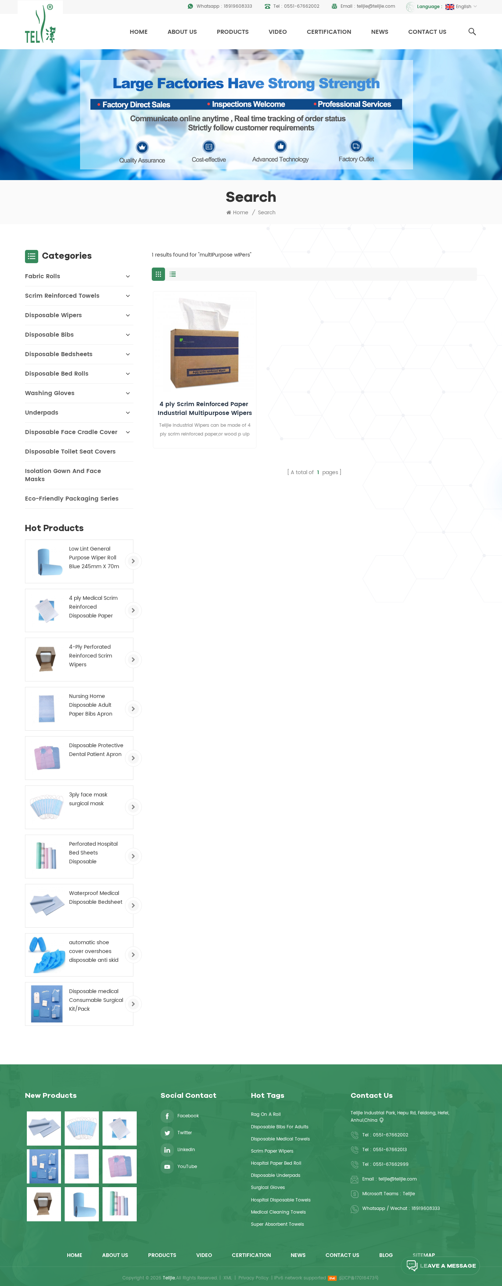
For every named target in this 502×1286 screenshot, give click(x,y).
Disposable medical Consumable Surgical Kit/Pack (96, 1000)
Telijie (409, 1193)
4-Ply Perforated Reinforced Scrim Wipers (90, 656)
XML (227, 1278)
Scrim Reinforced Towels (62, 296)
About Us (182, 32)
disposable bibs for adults (279, 1127)
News (379, 32)
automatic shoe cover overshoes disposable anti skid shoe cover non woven (93, 951)
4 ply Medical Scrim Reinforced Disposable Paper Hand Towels (93, 607)
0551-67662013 (390, 1149)
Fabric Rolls (42, 276)
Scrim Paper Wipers (272, 1151)
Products (233, 32)
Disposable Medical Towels (280, 1139)
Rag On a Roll (266, 1114)
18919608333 (238, 6)
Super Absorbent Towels (277, 1224)
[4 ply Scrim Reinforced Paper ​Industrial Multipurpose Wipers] (204, 343)
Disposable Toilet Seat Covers (70, 451)
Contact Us (427, 32)
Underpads (41, 413)
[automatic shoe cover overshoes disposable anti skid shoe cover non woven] (46, 955)
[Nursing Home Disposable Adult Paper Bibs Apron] (46, 708)
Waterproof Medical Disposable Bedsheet (95, 897)
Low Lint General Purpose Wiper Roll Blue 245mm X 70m (94, 558)
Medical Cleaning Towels (278, 1212)
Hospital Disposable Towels (281, 1200)
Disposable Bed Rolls (57, 374)
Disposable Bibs (49, 335)
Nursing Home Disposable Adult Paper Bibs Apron (90, 705)
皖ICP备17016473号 (359, 1278)
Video (278, 32)
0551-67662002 (301, 6)
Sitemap (424, 1255)
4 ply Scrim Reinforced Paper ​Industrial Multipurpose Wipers (205, 409)
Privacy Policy (254, 1278)
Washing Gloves (50, 393)
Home (139, 32)
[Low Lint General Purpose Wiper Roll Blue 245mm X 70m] (46, 561)
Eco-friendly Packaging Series (72, 499)
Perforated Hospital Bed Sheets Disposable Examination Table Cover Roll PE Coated (95, 853)
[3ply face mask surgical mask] (46, 807)
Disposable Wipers (53, 315)
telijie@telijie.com (376, 6)
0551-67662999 (391, 1164)
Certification (329, 32)
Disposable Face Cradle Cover (71, 432)
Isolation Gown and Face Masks (63, 475)
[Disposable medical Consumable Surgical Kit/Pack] (46, 1003)
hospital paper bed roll (276, 1163)
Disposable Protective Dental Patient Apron (96, 750)
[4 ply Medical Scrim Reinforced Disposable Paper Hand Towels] (46, 610)
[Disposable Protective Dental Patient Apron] (46, 758)
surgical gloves (268, 1187)
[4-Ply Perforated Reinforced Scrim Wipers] (46, 659)
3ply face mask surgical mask (88, 799)
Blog (386, 1255)
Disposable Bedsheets (59, 354)
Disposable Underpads (275, 1175)
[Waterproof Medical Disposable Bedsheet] (46, 905)
